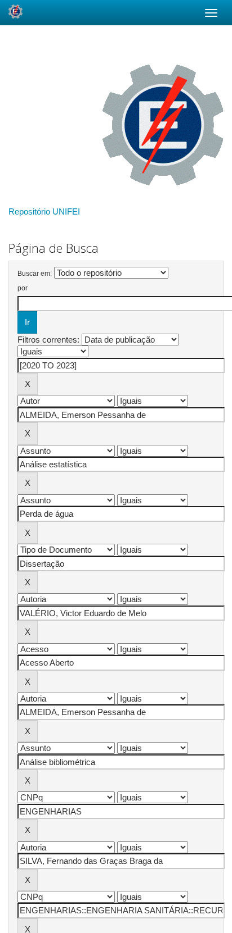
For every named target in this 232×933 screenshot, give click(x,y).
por (22, 288)
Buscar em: (34, 273)
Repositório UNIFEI (44, 211)
